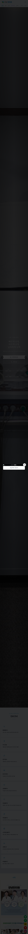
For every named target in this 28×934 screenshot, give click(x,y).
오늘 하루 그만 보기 (14, 467)
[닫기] (24, 465)
